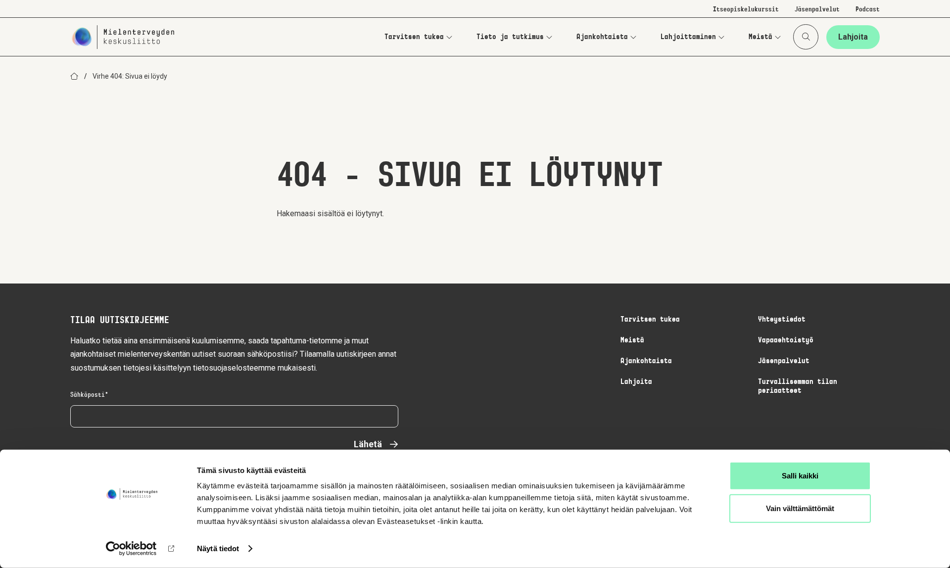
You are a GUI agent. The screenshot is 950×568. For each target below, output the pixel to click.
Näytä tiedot (218, 548)
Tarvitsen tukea (414, 37)
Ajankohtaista (602, 37)
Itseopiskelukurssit (746, 9)
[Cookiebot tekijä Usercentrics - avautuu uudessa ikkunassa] (131, 548)
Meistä (760, 37)
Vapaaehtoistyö (785, 340)
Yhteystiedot (782, 320)
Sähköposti (87, 395)
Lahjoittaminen (688, 37)
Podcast (867, 9)
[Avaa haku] (805, 36)
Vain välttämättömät (800, 508)
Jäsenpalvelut (817, 9)
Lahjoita (853, 37)
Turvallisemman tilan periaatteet (797, 386)
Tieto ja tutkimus (510, 37)
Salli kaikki (800, 476)
